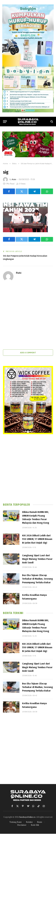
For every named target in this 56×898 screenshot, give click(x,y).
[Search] (51, 121)
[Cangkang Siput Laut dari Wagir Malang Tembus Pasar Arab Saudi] (11, 559)
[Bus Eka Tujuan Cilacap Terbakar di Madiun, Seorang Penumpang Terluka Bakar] (11, 578)
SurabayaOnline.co (27, 817)
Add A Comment (28, 352)
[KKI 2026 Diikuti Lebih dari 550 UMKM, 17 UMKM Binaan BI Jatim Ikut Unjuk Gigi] (11, 539)
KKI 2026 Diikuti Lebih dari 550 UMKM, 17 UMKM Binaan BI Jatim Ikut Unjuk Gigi (37, 539)
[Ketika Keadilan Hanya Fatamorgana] (11, 598)
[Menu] (5, 121)
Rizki (14, 179)
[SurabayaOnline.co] (28, 121)
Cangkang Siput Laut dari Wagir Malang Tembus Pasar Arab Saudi (37, 559)
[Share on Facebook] (9, 191)
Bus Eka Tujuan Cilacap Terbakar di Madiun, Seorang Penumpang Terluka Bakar (37, 579)
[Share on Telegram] (34, 191)
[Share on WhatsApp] (47, 191)
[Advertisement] (28, 316)
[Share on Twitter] (22, 191)
